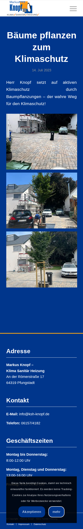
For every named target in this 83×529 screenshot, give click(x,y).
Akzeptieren (31, 512)
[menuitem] (10, 524)
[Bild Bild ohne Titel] (43, 143)
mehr (56, 512)
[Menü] (71, 8)
